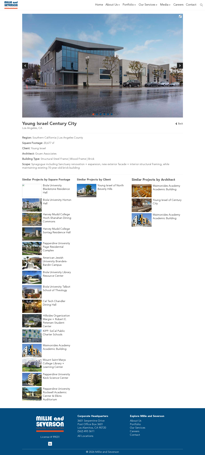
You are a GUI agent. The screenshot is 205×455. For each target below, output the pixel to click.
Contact (135, 435)
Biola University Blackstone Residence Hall (56, 189)
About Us (135, 421)
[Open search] (201, 5)
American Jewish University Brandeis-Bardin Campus (55, 261)
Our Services (137, 428)
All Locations (85, 436)
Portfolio (135, 424)
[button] (25, 66)
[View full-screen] (180, 16)
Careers (134, 431)
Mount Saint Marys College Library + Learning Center (54, 364)
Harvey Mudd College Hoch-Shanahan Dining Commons (57, 218)
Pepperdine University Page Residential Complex (56, 247)
